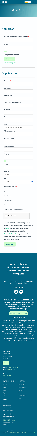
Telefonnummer (9, 131)
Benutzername (13, 138)
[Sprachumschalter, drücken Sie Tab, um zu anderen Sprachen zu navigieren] (28, 2)
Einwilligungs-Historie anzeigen (9, 423)
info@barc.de (11, 369)
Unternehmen (9, 95)
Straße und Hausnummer (12, 102)
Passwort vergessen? (10, 63)
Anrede (7, 171)
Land (6, 124)
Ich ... (6, 179)
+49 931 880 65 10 (13, 367)
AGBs (18, 432)
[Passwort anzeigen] (5, 51)
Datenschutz (12, 432)
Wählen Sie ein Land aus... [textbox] (13, 127)
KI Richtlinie (23, 432)
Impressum (5, 432)
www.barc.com (7, 375)
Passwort (11, 44)
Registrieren (10, 244)
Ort (5, 117)
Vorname (7, 81)
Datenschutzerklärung (11, 234)
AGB (7, 228)
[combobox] (18, 127)
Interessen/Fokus (10, 187)
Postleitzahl (8, 110)
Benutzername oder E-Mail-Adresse (18, 36)
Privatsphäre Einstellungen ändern (9, 419)
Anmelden (9, 59)
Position (6, 164)
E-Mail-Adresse (13, 146)
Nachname (8, 88)
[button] (33, 2)
